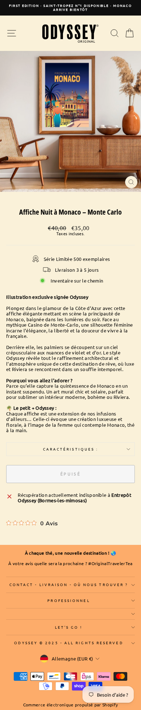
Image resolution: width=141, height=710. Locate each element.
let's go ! (69, 627)
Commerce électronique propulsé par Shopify (70, 704)
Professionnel (68, 600)
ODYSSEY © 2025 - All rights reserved (68, 642)
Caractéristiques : (70, 449)
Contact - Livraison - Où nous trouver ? (68, 584)
